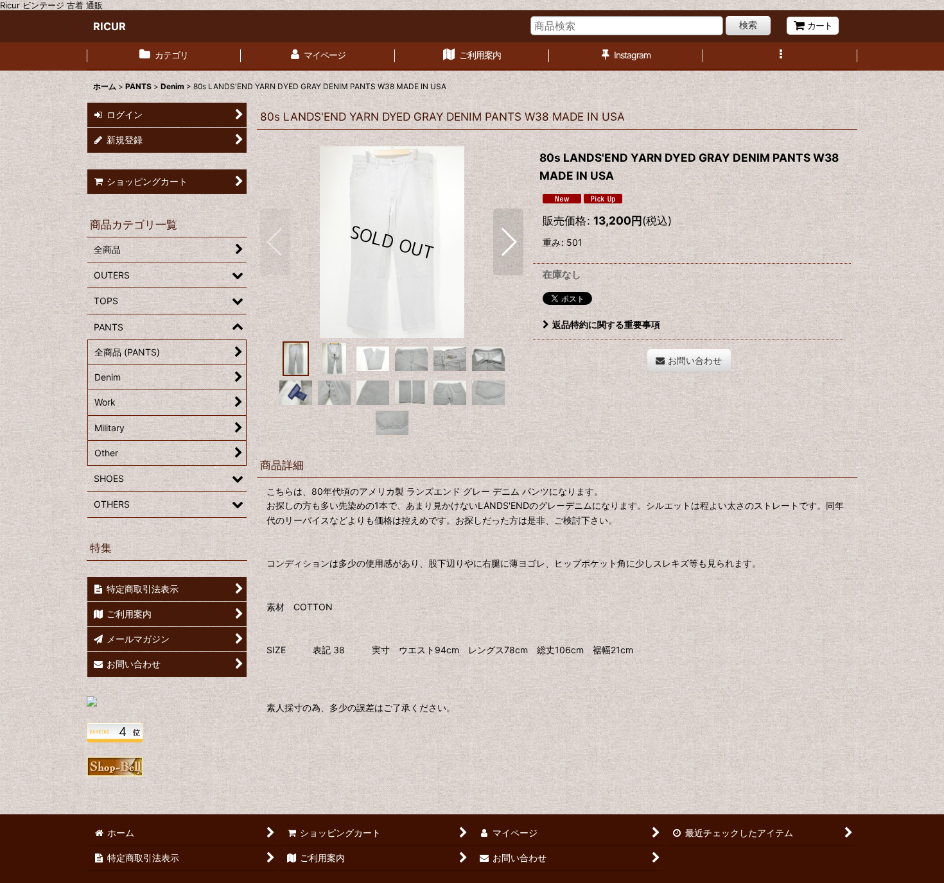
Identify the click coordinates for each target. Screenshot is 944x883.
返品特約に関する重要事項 (606, 324)
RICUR (109, 26)
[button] (780, 56)
